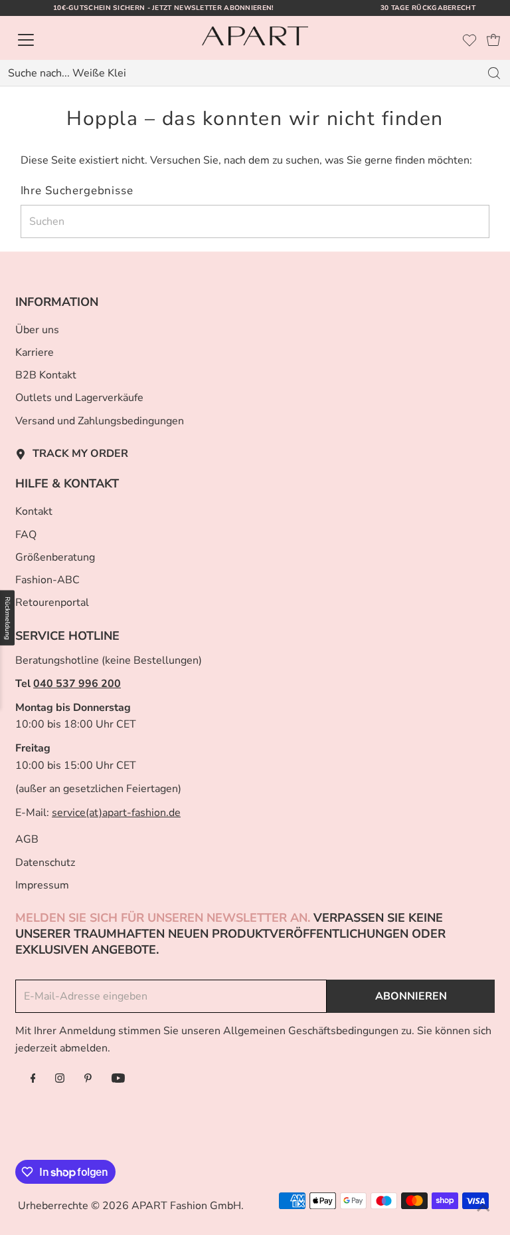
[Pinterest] (88, 1079)
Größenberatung (55, 557)
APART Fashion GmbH (186, 1205)
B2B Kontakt (45, 375)
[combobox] (239, 73)
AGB (27, 839)
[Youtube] (118, 1079)
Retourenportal (52, 602)
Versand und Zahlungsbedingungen (99, 421)
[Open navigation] (71, 40)
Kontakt (33, 511)
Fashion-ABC (47, 580)
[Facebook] (33, 1079)
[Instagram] (59, 1079)
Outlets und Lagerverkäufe (79, 397)
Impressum (42, 885)
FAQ (26, 534)
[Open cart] (493, 40)
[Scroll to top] (483, 1208)
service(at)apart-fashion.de (116, 812)
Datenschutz (45, 862)
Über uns (37, 330)
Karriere (34, 352)
